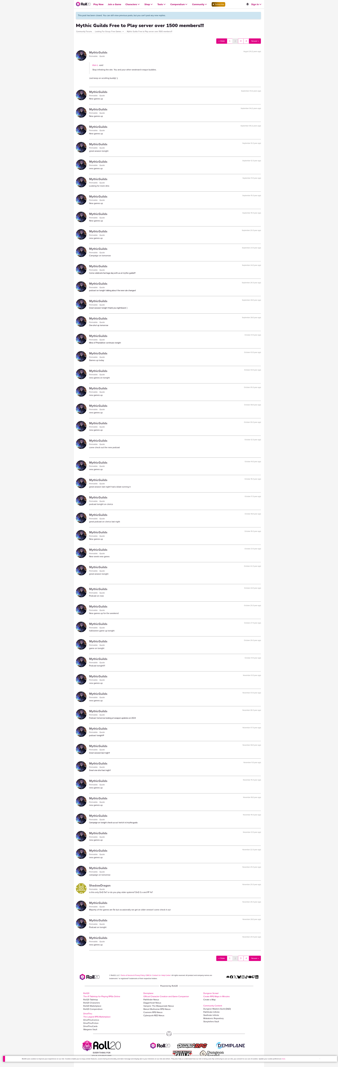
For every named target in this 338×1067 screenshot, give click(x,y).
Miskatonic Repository (213, 1018)
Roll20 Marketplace (92, 1005)
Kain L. (95, 65)
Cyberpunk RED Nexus (153, 1015)
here (283, 1059)
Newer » (255, 41)
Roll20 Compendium (92, 1009)
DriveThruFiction (90, 1023)
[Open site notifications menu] (247, 4)
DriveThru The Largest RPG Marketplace (97, 1015)
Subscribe (219, 4)
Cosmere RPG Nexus (152, 1012)
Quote (102, 56)
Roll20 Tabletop (90, 999)
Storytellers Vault (211, 1021)
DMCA (148, 975)
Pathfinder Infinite (211, 1012)
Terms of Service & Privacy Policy (133, 975)
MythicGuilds (98, 52)
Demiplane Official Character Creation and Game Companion (166, 995)
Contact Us (156, 975)
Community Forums (84, 31)
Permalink (93, 56)
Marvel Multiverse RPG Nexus (156, 1009)
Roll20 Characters (91, 1002)
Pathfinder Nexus (151, 999)
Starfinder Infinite (211, 1015)
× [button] (319, 1058)
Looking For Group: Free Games (108, 31)
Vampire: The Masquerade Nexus (158, 1005)
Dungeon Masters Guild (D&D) (217, 1008)
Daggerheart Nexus (152, 1002)
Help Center (166, 975)
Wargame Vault (90, 1029)
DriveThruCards (90, 1026)
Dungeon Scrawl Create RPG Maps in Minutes (216, 995)
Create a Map (209, 999)
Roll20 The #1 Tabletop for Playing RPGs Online (101, 995)
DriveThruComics (91, 1019)
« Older (221, 41)
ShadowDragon (100, 885)
